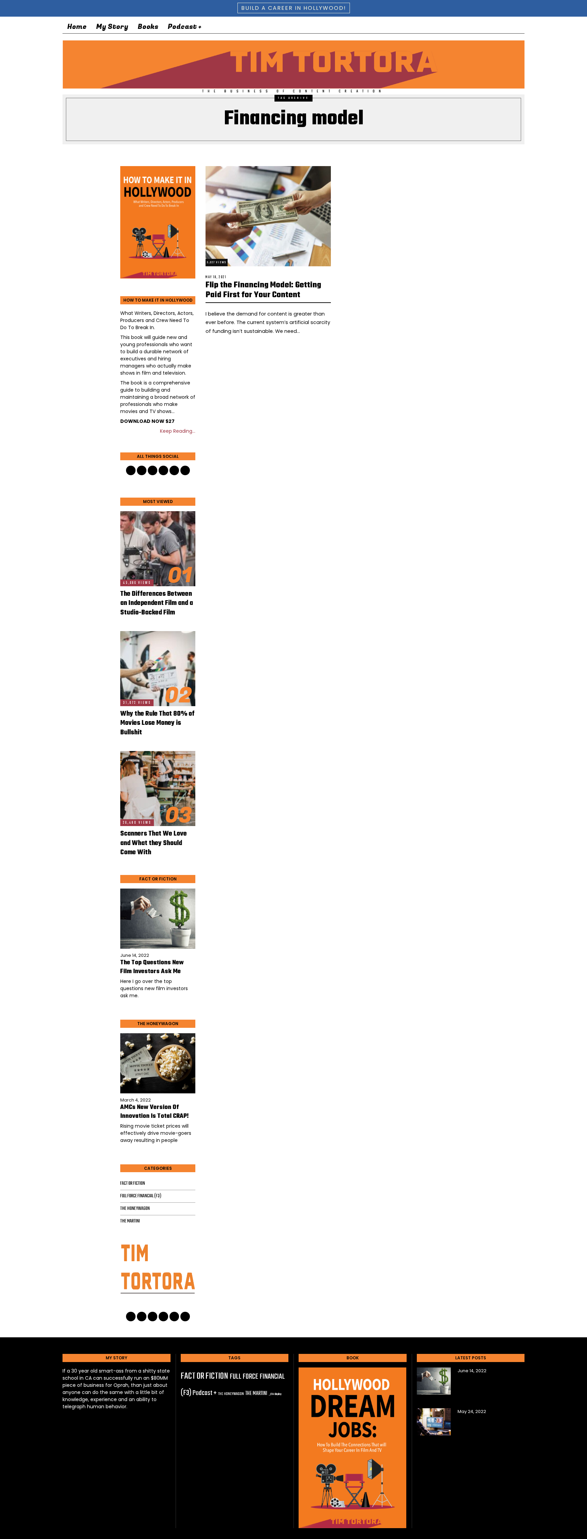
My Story (112, 27)
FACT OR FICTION (132, 1183)
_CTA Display (275, 1394)
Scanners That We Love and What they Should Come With (153, 843)
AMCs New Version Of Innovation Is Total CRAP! (154, 1112)
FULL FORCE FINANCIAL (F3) (140, 1196)
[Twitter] (464, 27)
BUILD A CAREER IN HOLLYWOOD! (293, 8)
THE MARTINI (130, 1221)
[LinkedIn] (475, 27)
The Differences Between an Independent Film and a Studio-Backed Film (156, 603)
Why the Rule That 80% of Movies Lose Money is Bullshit (157, 723)
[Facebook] (453, 27)
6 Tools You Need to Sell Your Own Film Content (490, 1423)
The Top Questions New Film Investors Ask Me (152, 967)
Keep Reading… (177, 431)
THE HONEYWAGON (135, 1209)
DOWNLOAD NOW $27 (147, 421)
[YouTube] (486, 27)
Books (148, 27)
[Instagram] (497, 27)
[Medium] (508, 27)
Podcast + (184, 27)
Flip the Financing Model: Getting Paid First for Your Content (263, 290)
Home (77, 27)
